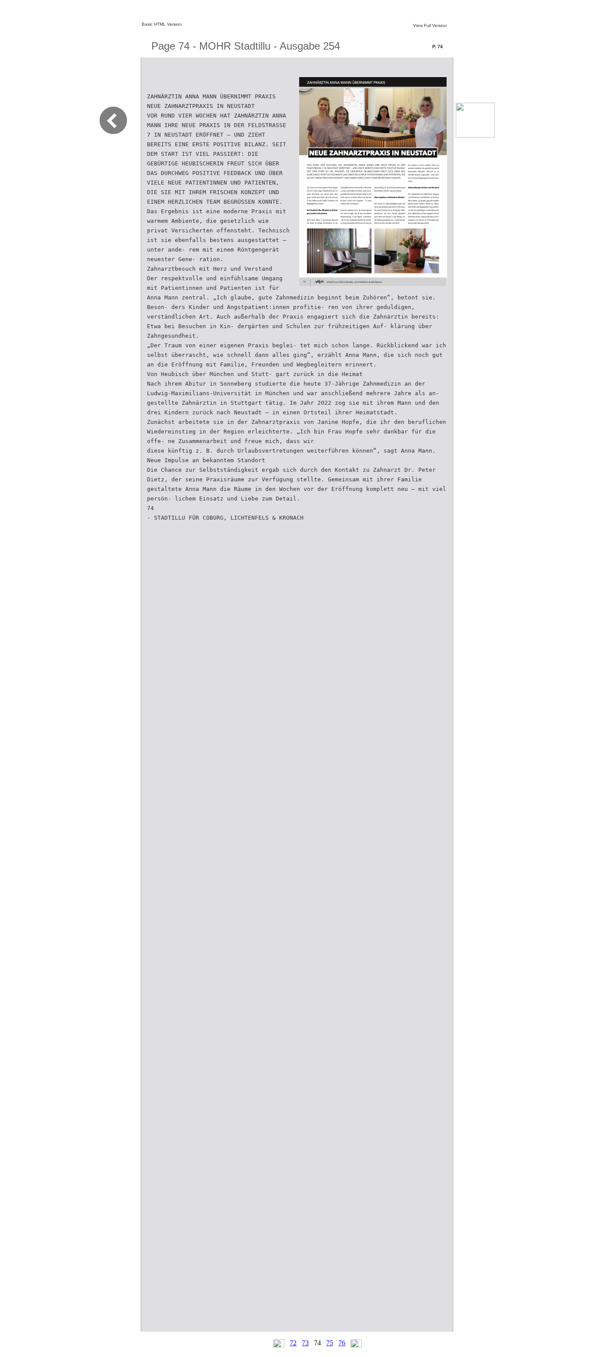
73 (305, 1343)
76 (341, 1343)
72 (293, 1343)
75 (329, 1343)
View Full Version (430, 25)
